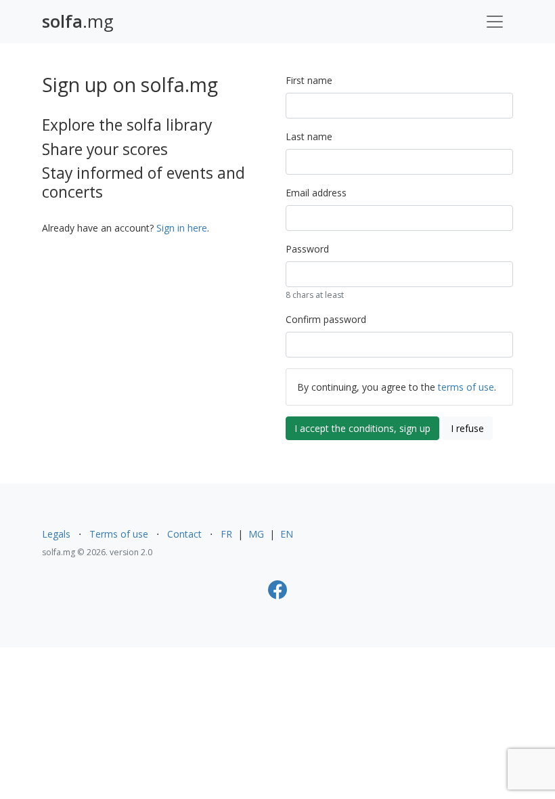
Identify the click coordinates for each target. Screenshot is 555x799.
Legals (56, 533)
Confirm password (326, 319)
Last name (309, 136)
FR (226, 533)
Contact (184, 533)
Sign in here (181, 227)
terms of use (466, 387)
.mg (78, 21)
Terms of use (118, 533)
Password (307, 248)
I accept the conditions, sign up (362, 428)
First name (309, 80)
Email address (316, 192)
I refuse (467, 428)
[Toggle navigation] (494, 22)
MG (256, 533)
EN (286, 533)
